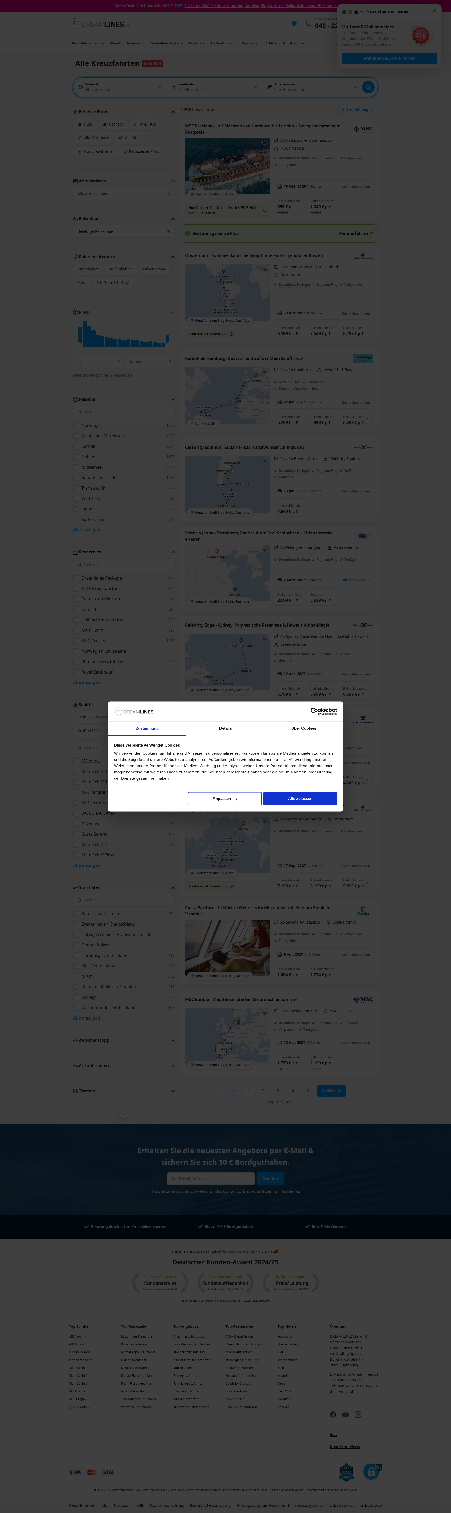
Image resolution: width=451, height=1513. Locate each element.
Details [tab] (225, 728)
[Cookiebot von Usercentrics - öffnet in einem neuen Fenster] (314, 712)
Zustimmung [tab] (147, 728)
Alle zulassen (300, 798)
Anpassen (222, 798)
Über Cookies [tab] (303, 728)
